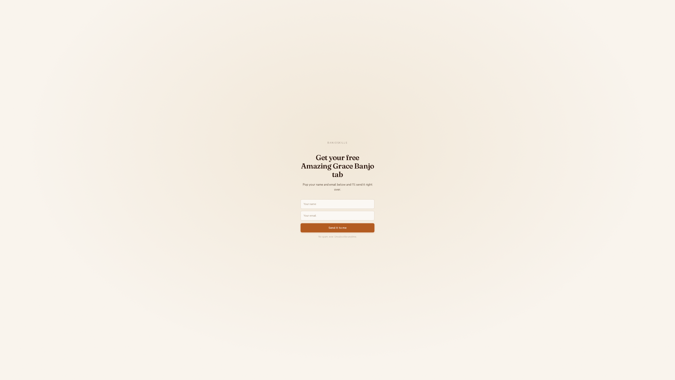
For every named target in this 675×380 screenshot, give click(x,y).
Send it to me (337, 228)
